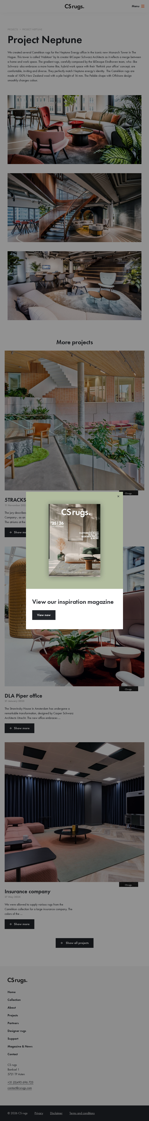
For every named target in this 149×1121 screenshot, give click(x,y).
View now (44, 615)
